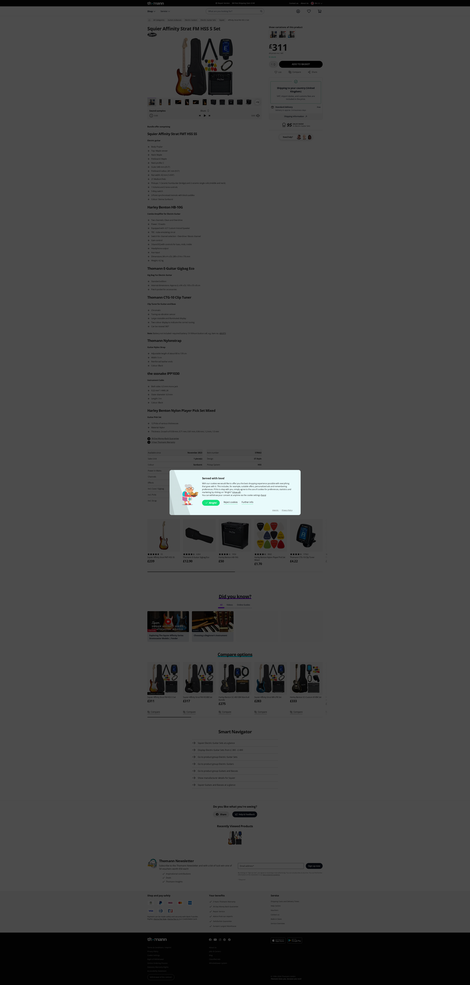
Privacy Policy (287, 510)
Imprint (275, 510)
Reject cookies (231, 502)
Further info (247, 502)
